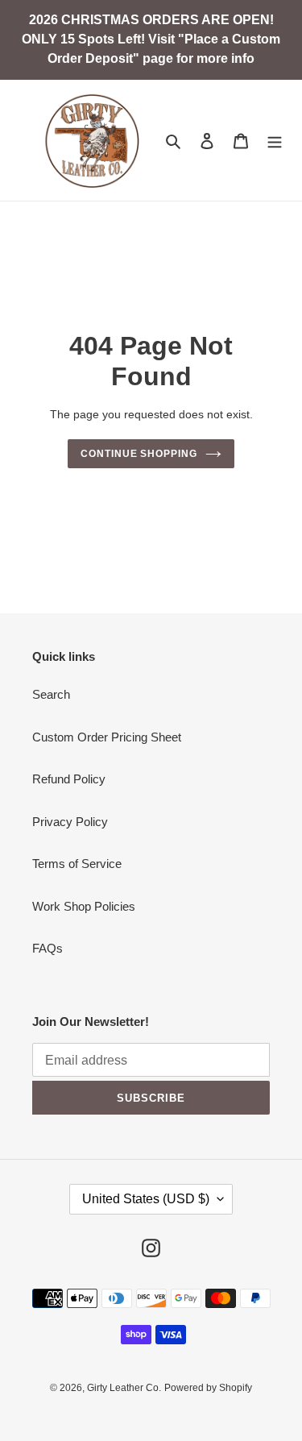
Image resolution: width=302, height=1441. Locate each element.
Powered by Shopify (208, 1387)
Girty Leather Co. (124, 1387)
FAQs (47, 948)
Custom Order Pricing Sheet (106, 737)
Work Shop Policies (83, 906)
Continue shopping (139, 453)
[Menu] (275, 140)
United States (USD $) (145, 1199)
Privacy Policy (70, 821)
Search (51, 694)
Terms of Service (77, 863)
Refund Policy (68, 779)
